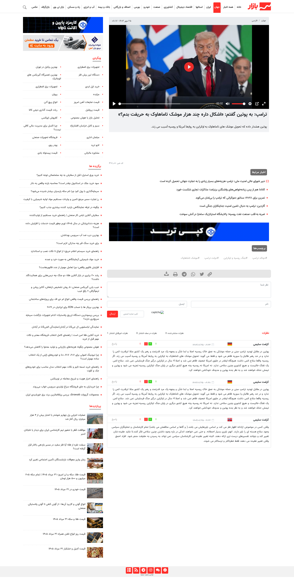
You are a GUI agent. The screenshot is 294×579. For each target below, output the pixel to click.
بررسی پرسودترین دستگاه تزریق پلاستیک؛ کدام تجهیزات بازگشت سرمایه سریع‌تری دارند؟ (62, 317)
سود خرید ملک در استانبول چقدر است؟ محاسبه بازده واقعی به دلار (64, 183)
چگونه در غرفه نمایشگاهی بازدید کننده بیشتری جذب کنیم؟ (69, 207)
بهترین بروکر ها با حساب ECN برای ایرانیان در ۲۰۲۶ (73, 307)
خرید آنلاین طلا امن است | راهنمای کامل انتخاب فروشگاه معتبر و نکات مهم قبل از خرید (63, 337)
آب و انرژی (89, 7)
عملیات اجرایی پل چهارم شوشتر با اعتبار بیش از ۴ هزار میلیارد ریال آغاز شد (57, 417)
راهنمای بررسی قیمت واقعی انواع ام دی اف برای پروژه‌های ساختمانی (64, 299)
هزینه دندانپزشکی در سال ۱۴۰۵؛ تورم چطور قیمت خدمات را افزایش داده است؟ (62, 225)
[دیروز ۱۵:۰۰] (95, 448)
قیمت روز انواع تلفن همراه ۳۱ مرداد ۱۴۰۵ (64, 534)
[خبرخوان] (136, 570)
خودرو (147, 7)
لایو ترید (95, 145)
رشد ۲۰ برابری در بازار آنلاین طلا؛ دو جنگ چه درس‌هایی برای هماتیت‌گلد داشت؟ (62, 277)
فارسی (254, 20)
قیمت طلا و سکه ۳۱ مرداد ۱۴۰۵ (69, 519)
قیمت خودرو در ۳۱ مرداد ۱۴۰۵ (70, 489)
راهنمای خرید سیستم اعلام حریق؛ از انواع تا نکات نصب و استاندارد (65, 251)
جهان (217, 7)
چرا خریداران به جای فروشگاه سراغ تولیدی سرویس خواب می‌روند (66, 387)
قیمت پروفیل (92, 110)
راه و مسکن (74, 7)
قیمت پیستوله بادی (47, 153)
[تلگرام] (143, 570)
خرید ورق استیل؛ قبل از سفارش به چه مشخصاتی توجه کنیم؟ (68, 175)
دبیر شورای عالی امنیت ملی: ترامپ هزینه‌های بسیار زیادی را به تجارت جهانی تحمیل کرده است (212, 181)
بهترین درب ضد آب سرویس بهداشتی (80, 235)
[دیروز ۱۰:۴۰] (95, 418)
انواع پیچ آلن (50, 102)
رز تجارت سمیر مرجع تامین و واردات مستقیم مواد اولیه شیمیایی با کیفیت (61, 199)
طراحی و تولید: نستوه (147, 575)
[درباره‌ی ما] (164, 570)
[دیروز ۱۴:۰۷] (95, 478)
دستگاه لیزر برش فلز (89, 75)
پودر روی (53, 145)
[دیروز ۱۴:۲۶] (95, 433)
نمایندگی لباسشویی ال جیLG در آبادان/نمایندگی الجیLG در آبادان (65, 327)
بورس (137, 7)
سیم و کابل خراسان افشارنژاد (84, 126)
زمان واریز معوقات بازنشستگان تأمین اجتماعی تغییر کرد (57, 460)
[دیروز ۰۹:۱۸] (95, 463)
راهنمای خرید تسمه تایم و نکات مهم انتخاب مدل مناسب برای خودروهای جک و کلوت (62, 369)
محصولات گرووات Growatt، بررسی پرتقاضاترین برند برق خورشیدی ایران (62, 395)
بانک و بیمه (104, 7)
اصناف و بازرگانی (122, 7)
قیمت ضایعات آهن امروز (86, 102)
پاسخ (114, 344)
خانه (239, 7)
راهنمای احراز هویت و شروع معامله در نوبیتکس (74, 379)
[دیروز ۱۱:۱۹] (95, 522)
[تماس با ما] (157, 570)
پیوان (54, 94)
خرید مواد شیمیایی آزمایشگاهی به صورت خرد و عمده (72, 260)
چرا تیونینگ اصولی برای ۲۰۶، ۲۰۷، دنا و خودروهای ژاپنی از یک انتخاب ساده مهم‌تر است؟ (64, 357)
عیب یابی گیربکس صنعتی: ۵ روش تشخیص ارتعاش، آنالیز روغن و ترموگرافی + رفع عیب (65, 289)
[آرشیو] (128, 570)
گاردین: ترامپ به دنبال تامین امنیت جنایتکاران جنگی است (232, 206)
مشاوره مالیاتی (91, 153)
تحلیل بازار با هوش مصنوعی (85, 118)
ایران (208, 7)
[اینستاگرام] (150, 570)
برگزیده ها (95, 166)
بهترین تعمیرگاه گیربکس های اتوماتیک (44, 77)
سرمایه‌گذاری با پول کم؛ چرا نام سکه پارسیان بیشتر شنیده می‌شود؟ (65, 191)
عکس (35, 7)
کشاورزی (168, 7)
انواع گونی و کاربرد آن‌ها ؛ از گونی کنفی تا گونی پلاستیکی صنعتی (56, 506)
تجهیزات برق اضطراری (88, 67)
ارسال (112, 314)
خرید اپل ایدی (92, 87)
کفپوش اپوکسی (49, 118)
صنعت (156, 7)
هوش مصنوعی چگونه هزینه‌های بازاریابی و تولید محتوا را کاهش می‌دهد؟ (61, 347)
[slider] (166, 104)
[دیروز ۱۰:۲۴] (95, 507)
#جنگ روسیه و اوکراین (235, 258)
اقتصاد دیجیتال (184, 7)
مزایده (96, 94)
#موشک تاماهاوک (190, 258)
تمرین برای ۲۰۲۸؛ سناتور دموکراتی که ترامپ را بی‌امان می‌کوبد (230, 198)
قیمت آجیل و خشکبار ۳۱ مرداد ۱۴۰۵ (67, 549)
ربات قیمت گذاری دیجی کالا (43, 110)
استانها (199, 7)
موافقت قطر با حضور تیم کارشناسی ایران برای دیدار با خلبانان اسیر (54, 432)
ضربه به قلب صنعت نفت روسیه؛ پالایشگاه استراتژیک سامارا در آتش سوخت (222, 214)
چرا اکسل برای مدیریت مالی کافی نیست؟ (42, 128)
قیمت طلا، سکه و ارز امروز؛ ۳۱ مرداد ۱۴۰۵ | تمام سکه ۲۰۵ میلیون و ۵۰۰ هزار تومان (55, 477)
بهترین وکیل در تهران (46, 67)
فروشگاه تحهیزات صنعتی (44, 137)
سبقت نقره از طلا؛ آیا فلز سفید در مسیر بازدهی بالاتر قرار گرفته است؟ (56, 447)
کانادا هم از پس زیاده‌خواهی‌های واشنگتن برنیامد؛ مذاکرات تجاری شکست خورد (220, 189)
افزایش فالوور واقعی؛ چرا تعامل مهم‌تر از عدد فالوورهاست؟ (69, 268)
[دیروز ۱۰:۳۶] (95, 552)
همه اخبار (228, 7)
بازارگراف (45, 7)
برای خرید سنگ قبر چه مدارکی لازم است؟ (77, 243)
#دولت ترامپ (211, 258)
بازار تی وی (58, 7)
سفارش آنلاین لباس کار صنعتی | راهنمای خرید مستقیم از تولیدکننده (64, 215)
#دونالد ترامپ (259, 258)
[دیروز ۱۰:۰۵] (95, 493)
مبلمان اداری (93, 137)
